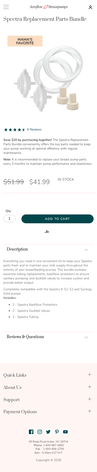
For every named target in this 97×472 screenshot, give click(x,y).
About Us (12, 388)
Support (11, 400)
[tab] (48, 249)
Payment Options (20, 412)
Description (17, 249)
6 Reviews (34, 129)
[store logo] (48, 7)
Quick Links (15, 375)
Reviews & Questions (25, 336)
